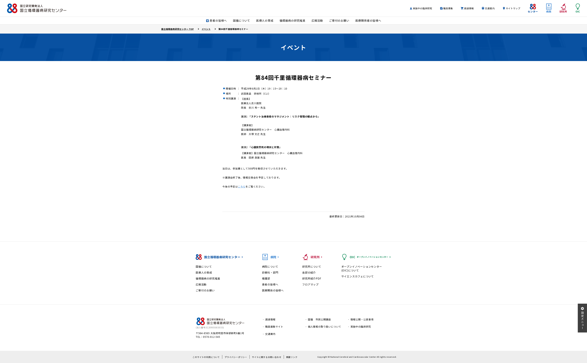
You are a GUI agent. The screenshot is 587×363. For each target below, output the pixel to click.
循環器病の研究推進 (208, 278)
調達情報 (469, 8)
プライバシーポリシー (236, 357)
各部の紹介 (309, 272)
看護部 (266, 278)
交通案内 (490, 8)
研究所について (311, 266)
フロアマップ (310, 284)
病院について (270, 266)
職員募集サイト (274, 326)
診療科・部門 (270, 272)
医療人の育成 (204, 272)
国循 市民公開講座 (319, 319)
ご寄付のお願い (205, 290)
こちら (242, 186)
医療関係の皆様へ (273, 290)
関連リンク (291, 357)
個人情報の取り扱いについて (324, 326)
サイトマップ (513, 8)
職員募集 (448, 8)
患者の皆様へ (270, 284)
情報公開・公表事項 (362, 319)
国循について (204, 266)
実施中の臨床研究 (422, 8)
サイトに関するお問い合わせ (266, 357)
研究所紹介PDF (311, 278)
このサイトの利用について (206, 357)
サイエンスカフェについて (357, 276)
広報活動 (201, 284)
